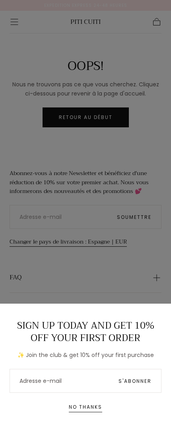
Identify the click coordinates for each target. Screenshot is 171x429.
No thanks (85, 407)
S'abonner (135, 381)
